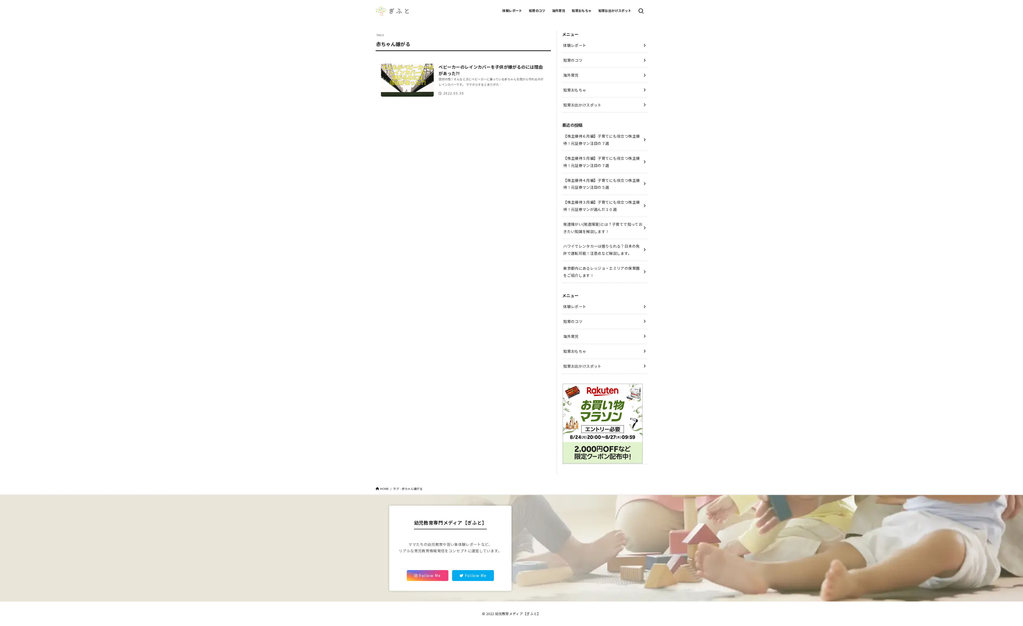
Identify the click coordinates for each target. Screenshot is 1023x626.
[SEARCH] (641, 11)
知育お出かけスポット (614, 10)
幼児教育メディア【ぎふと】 (518, 613)
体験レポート (512, 10)
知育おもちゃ (581, 10)
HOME (384, 488)
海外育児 (558, 10)
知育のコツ (537, 10)
